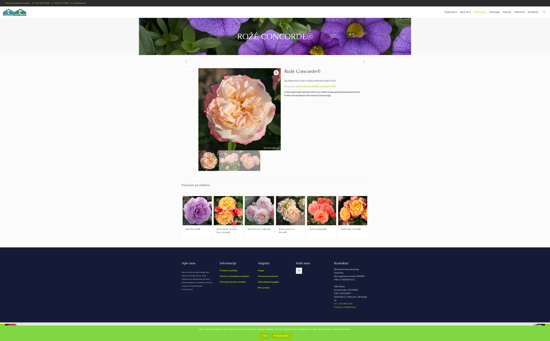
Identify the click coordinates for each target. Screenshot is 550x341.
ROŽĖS (333, 86)
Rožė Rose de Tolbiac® (259, 229)
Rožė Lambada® (318, 229)
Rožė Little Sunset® (351, 229)
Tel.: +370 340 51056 (343, 304)
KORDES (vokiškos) (320, 86)
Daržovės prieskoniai (268, 276)
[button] (276, 72)
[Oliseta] (14, 12)
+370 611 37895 (61, 3)
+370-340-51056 (41, 3)
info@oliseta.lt (79, 3)
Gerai (265, 336)
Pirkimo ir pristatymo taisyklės (234, 276)
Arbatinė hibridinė (303, 86)
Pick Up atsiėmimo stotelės (17, 3)
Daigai (261, 270)
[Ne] (546, 333)
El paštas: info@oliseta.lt (345, 307)
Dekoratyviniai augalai (268, 282)
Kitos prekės (264, 288)
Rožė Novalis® (192, 229)
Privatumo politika (228, 270)
